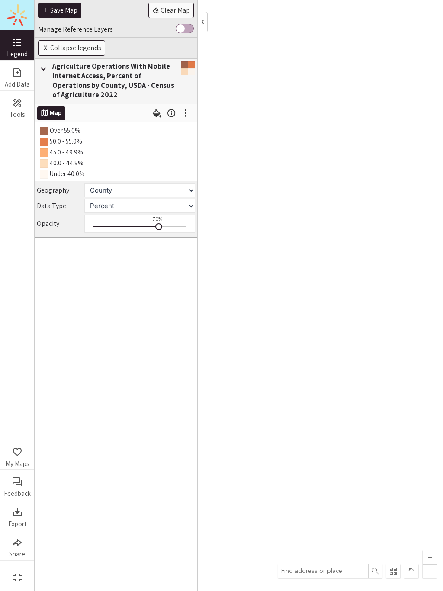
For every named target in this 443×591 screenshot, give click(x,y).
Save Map (63, 10)
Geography (53, 190)
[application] (239, 295)
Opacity (48, 223)
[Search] (375, 571)
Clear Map (174, 10)
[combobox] (323, 571)
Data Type (51, 205)
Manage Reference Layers (75, 29)
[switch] (185, 29)
